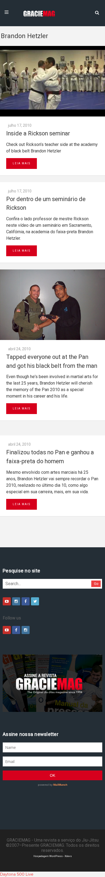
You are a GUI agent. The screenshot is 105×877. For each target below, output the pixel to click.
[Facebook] (26, 601)
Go (96, 584)
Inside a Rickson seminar (38, 133)
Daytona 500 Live (16, 874)
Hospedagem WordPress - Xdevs (52, 856)
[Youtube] (7, 601)
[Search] (97, 12)
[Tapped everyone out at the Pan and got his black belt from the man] (52, 304)
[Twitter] (35, 601)
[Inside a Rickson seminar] (52, 81)
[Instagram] (16, 601)
